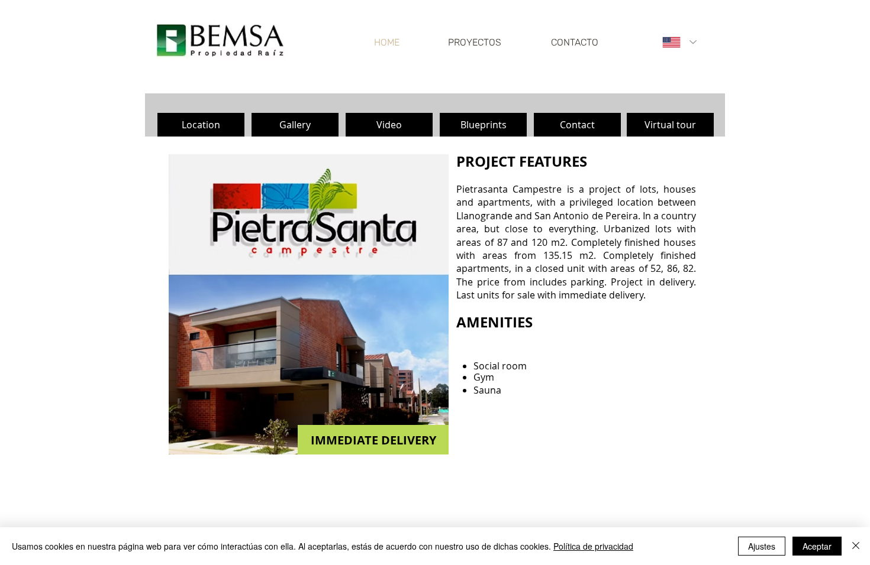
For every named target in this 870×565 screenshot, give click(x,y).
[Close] (856, 546)
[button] (200, 125)
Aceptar (817, 546)
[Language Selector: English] (679, 42)
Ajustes (761, 546)
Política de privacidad (593, 546)
